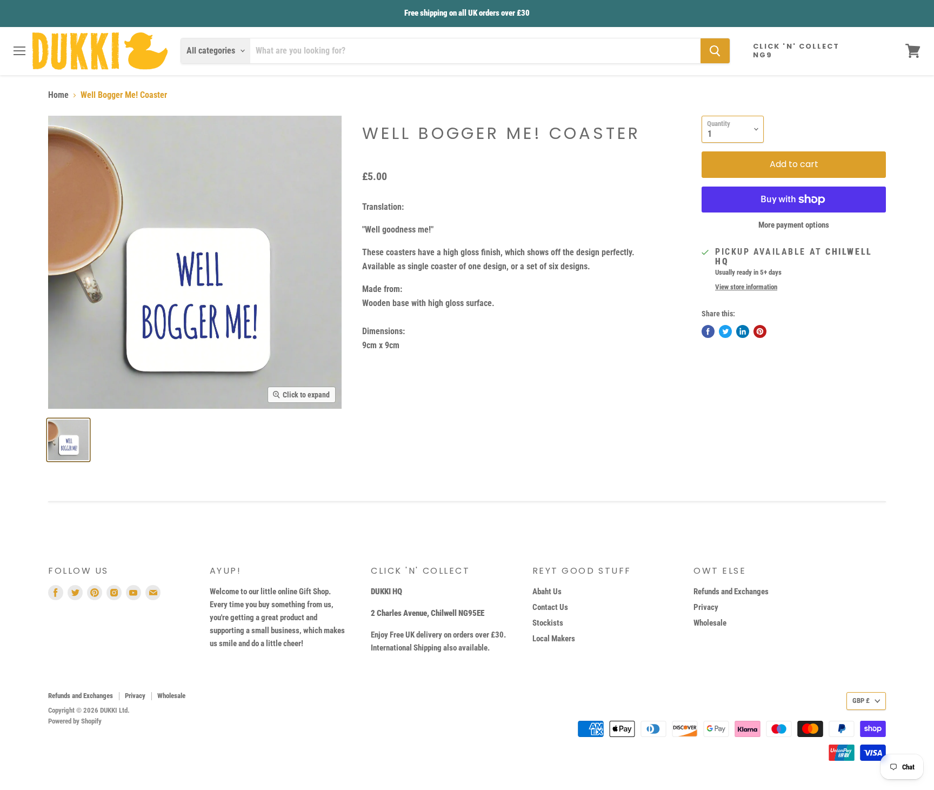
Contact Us (550, 607)
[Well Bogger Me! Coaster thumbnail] (68, 440)
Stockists (547, 623)
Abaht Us (547, 591)
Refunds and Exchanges (731, 591)
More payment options (793, 225)
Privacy (705, 607)
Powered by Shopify (75, 721)
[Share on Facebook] (708, 331)
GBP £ (861, 700)
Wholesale (709, 623)
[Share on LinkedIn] (742, 331)
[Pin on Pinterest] (759, 331)
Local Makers (553, 638)
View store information (746, 287)
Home (58, 95)
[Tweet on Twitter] (725, 331)
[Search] (715, 50)
